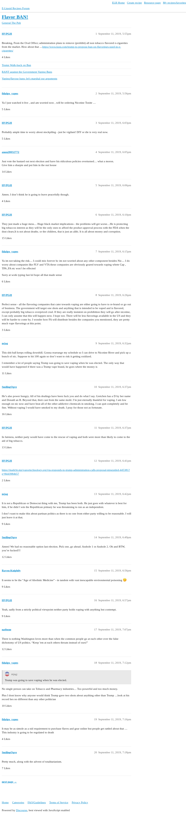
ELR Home (118, 2)
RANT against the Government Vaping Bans (27, 71)
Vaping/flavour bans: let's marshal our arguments (29, 78)
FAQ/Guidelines (37, 802)
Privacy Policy (80, 802)
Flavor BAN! (15, 17)
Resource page (152, 2)
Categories (18, 802)
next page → (9, 781)
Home (5, 802)
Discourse (21, 810)
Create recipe (134, 2)
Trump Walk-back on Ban (16, 65)
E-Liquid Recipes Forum (16, 8)
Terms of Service (58, 802)
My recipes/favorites (174, 2)
